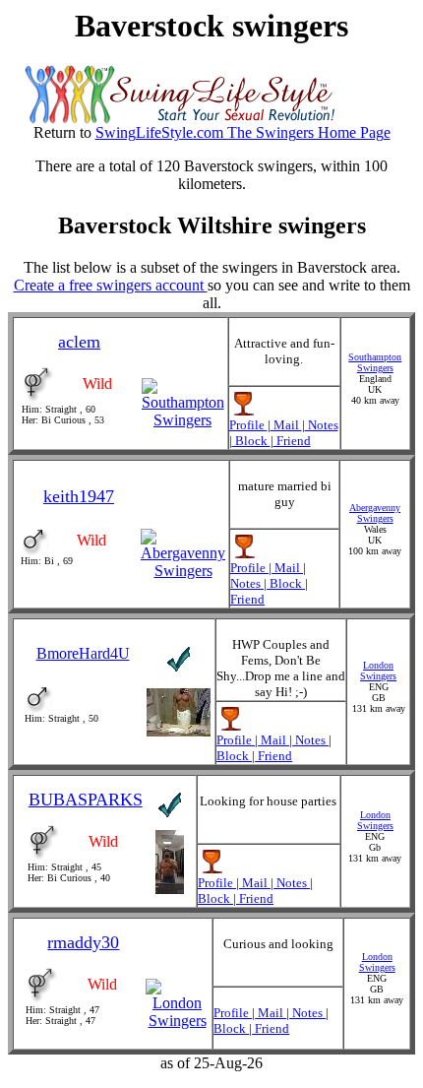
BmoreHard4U (83, 653)
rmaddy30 (83, 942)
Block (251, 440)
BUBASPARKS (86, 799)
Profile (248, 424)
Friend (292, 440)
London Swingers (378, 670)
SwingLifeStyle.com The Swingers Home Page (243, 132)
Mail (286, 424)
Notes (321, 424)
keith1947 (78, 496)
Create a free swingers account (111, 285)
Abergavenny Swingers (374, 513)
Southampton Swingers (374, 362)
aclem (79, 342)
